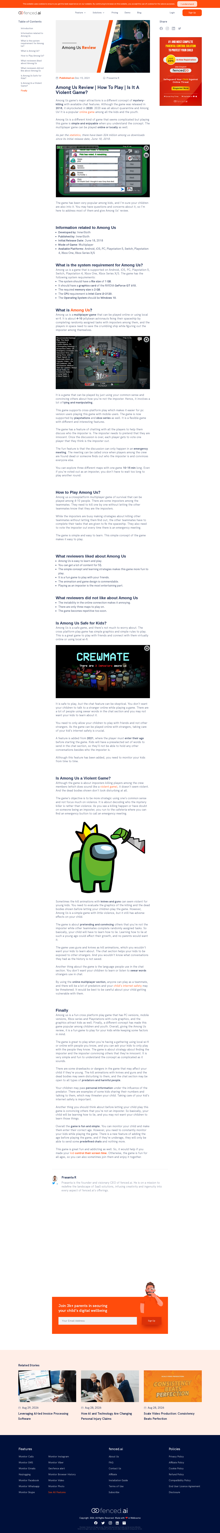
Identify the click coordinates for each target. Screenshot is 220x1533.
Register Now (181, 88)
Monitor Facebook (29, 1480)
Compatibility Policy (180, 1480)
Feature (79, 12)
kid (88, 1153)
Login (172, 12)
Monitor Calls (26, 1456)
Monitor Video (56, 1480)
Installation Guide (118, 1480)
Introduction (27, 28)
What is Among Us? (30, 50)
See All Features (57, 1492)
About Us (114, 1456)
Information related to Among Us (32, 34)
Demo (127, 12)
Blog (139, 12)
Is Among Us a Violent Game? (31, 84)
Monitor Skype (27, 1492)
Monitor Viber (56, 1462)
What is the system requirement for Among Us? (32, 43)
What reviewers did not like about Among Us (32, 69)
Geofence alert (56, 1468)
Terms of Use (116, 1486)
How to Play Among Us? (32, 55)
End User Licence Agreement (184, 1486)
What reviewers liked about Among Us (31, 62)
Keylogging (25, 1474)
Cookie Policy (176, 1468)
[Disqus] (110, 1239)
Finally (24, 90)
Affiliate (113, 1474)
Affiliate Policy (176, 1462)
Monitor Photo (56, 1486)
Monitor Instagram (58, 1456)
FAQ (111, 1462)
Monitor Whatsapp (29, 1486)
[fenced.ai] (30, 12)
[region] (32, 59)
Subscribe (114, 1492)
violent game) (108, 786)
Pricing (114, 12)
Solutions (97, 12)
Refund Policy (176, 1474)
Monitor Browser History (62, 1474)
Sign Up (192, 12)
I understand (187, 4)
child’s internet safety (128, 986)
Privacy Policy (176, 1456)
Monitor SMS (26, 1462)
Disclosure (174, 1492)
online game (87, 112)
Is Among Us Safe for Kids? (31, 77)
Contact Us (115, 1468)
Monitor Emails (27, 1468)
